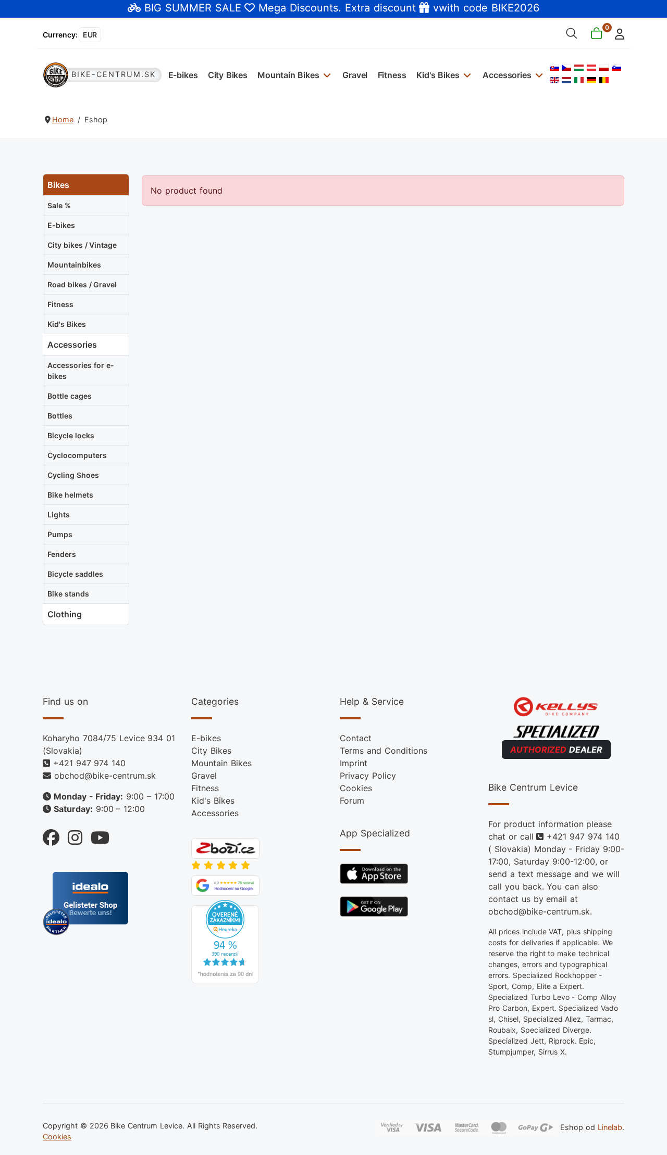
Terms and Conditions (383, 750)
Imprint (353, 763)
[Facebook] (51, 835)
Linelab (610, 1127)
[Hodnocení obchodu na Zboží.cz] (225, 847)
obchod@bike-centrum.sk (105, 775)
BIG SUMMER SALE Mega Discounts (241, 8)
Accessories (507, 75)
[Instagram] (70, 835)
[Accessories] (538, 74)
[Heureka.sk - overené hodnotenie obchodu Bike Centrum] (225, 941)
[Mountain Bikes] (325, 74)
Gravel (354, 75)
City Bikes (228, 75)
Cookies (356, 788)
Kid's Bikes (438, 75)
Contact (356, 738)
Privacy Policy (368, 775)
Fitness (392, 75)
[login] (616, 33)
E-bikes (183, 75)
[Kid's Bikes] (466, 74)
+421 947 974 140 (89, 763)
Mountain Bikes (288, 75)
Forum (352, 800)
